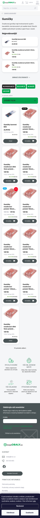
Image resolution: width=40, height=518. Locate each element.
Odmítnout (10, 513)
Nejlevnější (21, 86)
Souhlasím (30, 513)
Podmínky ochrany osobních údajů (13, 487)
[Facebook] (4, 466)
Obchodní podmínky (8, 484)
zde (34, 501)
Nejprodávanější (8, 86)
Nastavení (20, 506)
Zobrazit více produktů (20, 77)
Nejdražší (31, 86)
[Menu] (37, 2)
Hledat (35, 8)
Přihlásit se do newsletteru (12, 433)
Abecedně (6, 91)
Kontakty (5, 490)
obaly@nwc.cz (10, 457)
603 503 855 (10, 461)
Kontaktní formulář (12, 473)
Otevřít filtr (9, 101)
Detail (10, 141)
